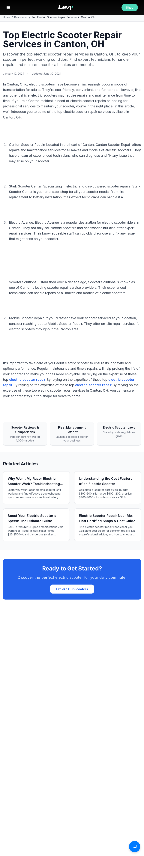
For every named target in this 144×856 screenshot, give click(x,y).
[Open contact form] (134, 846)
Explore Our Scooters (72, 589)
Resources (21, 17)
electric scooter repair (27, 380)
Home (6, 17)
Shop (130, 7)
